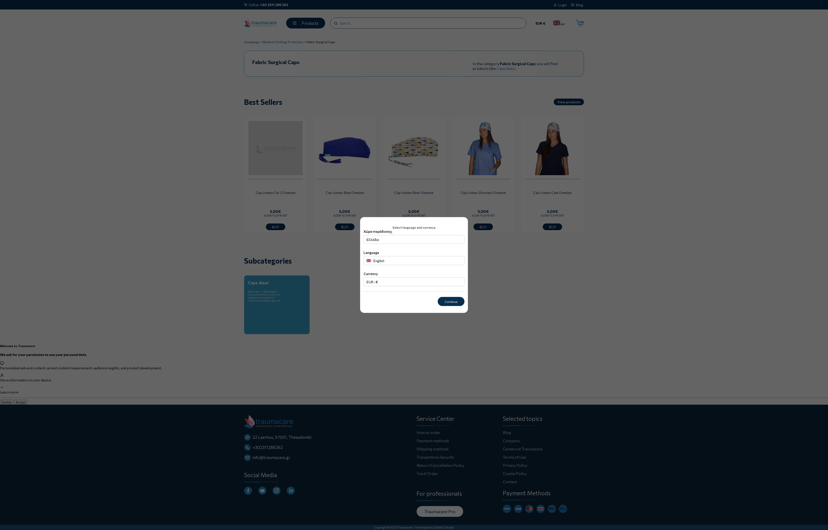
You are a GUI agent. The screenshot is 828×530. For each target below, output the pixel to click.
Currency (371, 273)
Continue (451, 301)
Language (371, 252)
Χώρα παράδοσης (378, 231)
